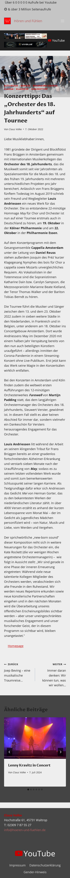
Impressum (17, 865)
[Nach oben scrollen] (61, 872)
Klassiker (22, 89)
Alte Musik (11, 85)
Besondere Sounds (45, 85)
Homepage (15, 646)
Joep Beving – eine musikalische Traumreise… (17, 672)
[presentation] (35, 738)
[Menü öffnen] (62, 21)
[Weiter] (60, 752)
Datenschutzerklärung (45, 865)
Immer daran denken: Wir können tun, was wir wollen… (54, 675)
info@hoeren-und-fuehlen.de (25, 830)
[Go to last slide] (9, 752)
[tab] (28, 789)
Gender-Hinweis (35, 872)
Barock (25, 85)
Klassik (9, 89)
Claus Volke (15, 129)
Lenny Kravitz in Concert (29, 765)
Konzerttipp (39, 89)
